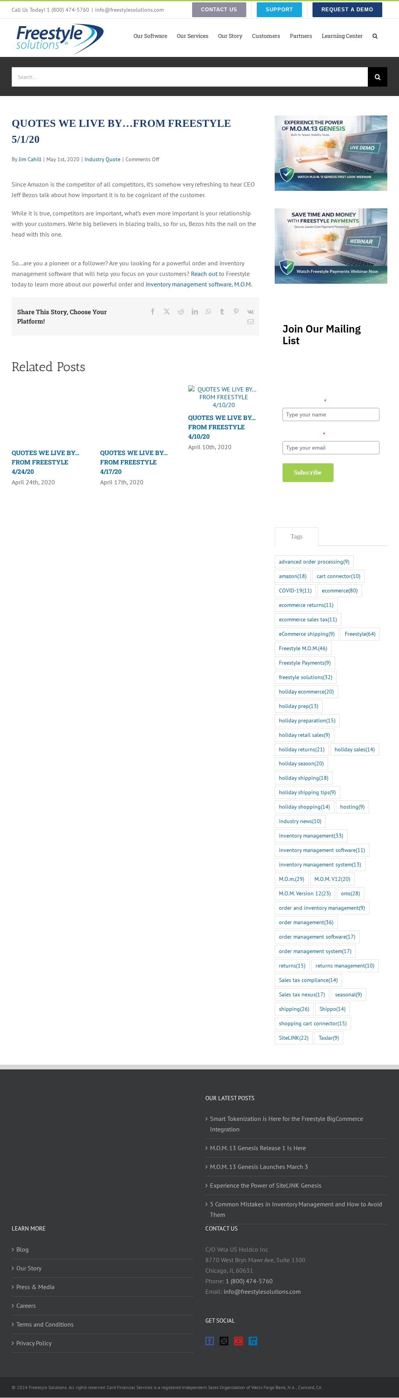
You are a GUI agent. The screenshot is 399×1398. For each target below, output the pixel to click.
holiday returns (302, 749)
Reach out (204, 273)
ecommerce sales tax (308, 619)
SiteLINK (294, 1037)
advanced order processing (314, 561)
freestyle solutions (305, 677)
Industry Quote (102, 159)
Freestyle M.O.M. (303, 648)
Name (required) (304, 401)
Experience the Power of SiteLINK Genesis (265, 1185)
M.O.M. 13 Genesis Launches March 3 (259, 1166)
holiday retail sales (304, 734)
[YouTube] (238, 1341)
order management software (317, 936)
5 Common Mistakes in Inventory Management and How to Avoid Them (296, 1209)
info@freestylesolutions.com (129, 9)
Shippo (333, 1008)
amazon (293, 576)
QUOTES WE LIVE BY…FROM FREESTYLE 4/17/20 (134, 461)
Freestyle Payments (305, 662)
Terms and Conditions (45, 1324)
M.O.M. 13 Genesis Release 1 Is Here (258, 1148)
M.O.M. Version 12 (305, 893)
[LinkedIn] (253, 1341)
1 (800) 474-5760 (249, 1281)
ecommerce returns (306, 604)
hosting (352, 806)
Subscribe (308, 472)
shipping (294, 1008)
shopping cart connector (313, 1023)
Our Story (28, 1268)
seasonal (348, 994)
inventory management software (322, 850)
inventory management (311, 835)
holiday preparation (307, 720)
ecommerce (340, 590)
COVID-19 (295, 590)
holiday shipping (303, 777)
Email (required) (303, 434)
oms (350, 893)
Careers (26, 1305)
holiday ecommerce (306, 691)
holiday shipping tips (307, 792)
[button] (375, 35)
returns (292, 965)
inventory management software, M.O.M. (199, 284)
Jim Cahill (30, 159)
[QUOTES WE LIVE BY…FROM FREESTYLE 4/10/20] (223, 389)
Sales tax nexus (302, 994)
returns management (345, 965)
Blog (22, 1249)
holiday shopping (304, 806)
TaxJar (329, 1037)
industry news (300, 821)
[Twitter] (224, 1341)
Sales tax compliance (308, 980)
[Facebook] (209, 1341)
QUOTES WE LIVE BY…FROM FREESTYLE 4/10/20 (222, 426)
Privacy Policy (33, 1343)
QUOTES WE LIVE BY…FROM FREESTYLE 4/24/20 (45, 461)
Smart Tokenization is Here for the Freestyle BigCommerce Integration (286, 1124)
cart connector (338, 576)
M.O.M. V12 (332, 878)
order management (306, 922)
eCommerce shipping (307, 633)
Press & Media (35, 1287)
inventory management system (320, 864)
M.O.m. (291, 878)
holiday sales (355, 749)
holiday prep (298, 706)
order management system (315, 951)
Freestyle (360, 633)
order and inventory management (322, 907)
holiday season (301, 763)
